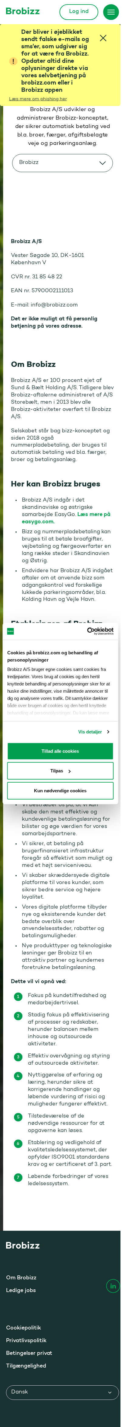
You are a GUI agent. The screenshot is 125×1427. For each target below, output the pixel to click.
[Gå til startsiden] (22, 10)
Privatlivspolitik (26, 1341)
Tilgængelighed (26, 1366)
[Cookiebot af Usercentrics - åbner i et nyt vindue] (86, 631)
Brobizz (29, 162)
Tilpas (56, 770)
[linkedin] (113, 1286)
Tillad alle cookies (60, 750)
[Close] (103, 38)
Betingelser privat (29, 1353)
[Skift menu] (111, 12)
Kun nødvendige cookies (60, 790)
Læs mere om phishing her (38, 99)
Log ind (79, 11)
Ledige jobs (21, 1291)
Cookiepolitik (23, 1328)
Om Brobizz (21, 1278)
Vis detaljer (90, 731)
